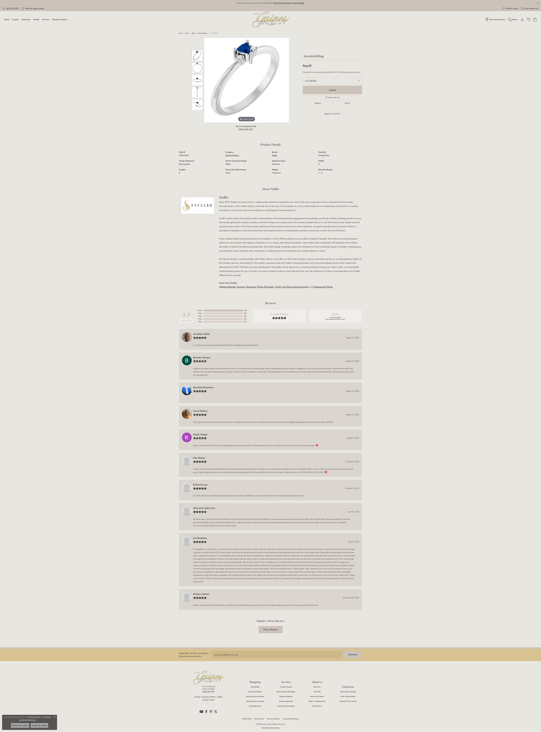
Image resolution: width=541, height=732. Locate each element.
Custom (15, 19)
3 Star (200, 316)
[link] (11, 8)
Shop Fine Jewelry (255, 692)
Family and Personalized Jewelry (291, 286)
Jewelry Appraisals (286, 701)
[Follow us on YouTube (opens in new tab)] (201, 711)
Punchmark (275, 728)
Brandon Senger (201, 357)
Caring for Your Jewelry (348, 701)
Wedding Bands (227, 286)
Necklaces (251, 286)
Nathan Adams (201, 594)
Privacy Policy (259, 719)
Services (45, 19)
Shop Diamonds (255, 706)
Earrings (241, 286)
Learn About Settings (348, 692)
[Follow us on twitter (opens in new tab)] (215, 711)
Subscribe (352, 654)
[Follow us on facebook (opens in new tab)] (206, 711)
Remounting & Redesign (286, 692)
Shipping (318, 103)
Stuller (274, 155)
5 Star (200, 310)
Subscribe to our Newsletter (194, 653)
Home (180, 33)
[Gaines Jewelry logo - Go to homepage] (270, 19)
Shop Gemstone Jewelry (255, 701)
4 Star (200, 313)
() (245, 310)
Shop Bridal (255, 687)
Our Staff (317, 692)
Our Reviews (317, 706)
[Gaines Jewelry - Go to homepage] (208, 677)
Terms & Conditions (273, 719)
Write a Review (270, 629)
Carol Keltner (200, 410)
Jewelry (36, 19)
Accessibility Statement (291, 719)
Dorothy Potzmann (203, 387)
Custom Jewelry (286, 687)
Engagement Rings (323, 286)
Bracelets (269, 286)
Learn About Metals (348, 696)
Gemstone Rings (202, 33)
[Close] (537, 3)
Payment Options (59, 19)
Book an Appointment (317, 701)
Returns (347, 103)
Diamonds (26, 19)
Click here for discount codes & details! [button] (288, 3)
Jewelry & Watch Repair (286, 706)
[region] (246, 80)
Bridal (6, 19)
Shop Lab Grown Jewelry (255, 696)
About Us (317, 687)
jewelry (187, 33)
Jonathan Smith (201, 334)
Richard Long (200, 484)
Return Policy (247, 719)
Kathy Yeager (200, 434)
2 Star (200, 319)
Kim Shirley (199, 457)
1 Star (200, 322)
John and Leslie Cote (204, 508)
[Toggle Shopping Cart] (535, 19)
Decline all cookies (20, 725)
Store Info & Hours (317, 696)
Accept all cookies (39, 725)
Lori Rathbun (200, 538)
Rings (193, 33)
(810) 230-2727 (246, 129)
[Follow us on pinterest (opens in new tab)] (211, 711)
